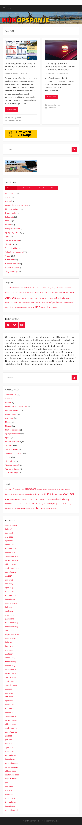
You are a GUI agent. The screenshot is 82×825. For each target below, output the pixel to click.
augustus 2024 (11, 603)
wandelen (46, 307)
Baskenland (40, 288)
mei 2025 (9, 584)
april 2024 (9, 611)
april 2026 (9, 541)
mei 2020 (9, 790)
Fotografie (9, 217)
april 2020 (9, 794)
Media (7, 221)
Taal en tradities (11, 248)
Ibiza (49, 298)
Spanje (54, 302)
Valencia (28, 307)
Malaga (67, 298)
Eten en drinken (11, 209)
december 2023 (11, 623)
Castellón (15, 293)
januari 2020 (10, 806)
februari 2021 (10, 755)
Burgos (50, 288)
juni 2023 (9, 646)
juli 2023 (8, 642)
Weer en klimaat (12, 264)
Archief (37, 188)
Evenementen (11, 213)
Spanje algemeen (14, 118)
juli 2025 (8, 576)
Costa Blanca (35, 293)
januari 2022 (10, 712)
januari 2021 (10, 759)
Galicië (23, 298)
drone (47, 292)
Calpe (54, 288)
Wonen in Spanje (12, 267)
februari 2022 (10, 708)
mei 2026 (9, 537)
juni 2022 (9, 693)
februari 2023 (10, 662)
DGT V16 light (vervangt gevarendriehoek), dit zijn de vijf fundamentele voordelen (60, 66)
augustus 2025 (11, 572)
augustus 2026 (11, 525)
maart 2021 (9, 751)
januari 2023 (10, 666)
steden (60, 302)
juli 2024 (8, 607)
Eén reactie (52, 108)
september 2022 (12, 681)
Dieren (8, 201)
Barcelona (31, 287)
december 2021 (11, 716)
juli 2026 (8, 529)
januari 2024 (10, 619)
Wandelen (9, 260)
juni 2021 (8, 740)
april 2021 (9, 747)
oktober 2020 (10, 771)
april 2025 (9, 588)
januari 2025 (10, 599)
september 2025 (12, 568)
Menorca (15, 302)
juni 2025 (9, 580)
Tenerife (21, 307)
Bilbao (46, 288)
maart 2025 (10, 591)
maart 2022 (10, 705)
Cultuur (8, 197)
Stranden (9, 244)
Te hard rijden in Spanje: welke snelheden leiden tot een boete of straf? (20, 66)
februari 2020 (10, 802)
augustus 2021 (11, 732)
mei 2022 (9, 697)
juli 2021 (8, 736)
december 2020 (11, 763)
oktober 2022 (10, 677)
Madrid (60, 298)
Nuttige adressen (12, 229)
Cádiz (41, 293)
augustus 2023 (11, 638)
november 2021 (11, 720)
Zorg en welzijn (11, 271)
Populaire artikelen (49, 188)
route (38, 302)
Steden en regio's (12, 240)
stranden (13, 307)
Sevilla (48, 303)
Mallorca (8, 302)
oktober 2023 (10, 630)
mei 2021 (9, 744)
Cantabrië (8, 293)
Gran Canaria (38, 298)
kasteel (53, 298)
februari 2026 (10, 549)
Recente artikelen (25, 188)
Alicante (9, 288)
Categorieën (11, 188)
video (36, 307)
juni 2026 (9, 533)
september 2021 (12, 728)
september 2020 (12, 775)
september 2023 (12, 634)
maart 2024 (10, 615)
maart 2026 (10, 545)
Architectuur (10, 193)
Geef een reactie (14, 120)
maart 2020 (10, 798)
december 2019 (11, 810)
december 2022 (11, 669)
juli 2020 (8, 783)
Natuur (8, 225)
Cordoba (27, 293)
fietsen (18, 298)
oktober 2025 (10, 564)
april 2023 (9, 654)
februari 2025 (10, 595)
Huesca (45, 298)
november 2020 (11, 767)
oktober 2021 (10, 724)
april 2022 (9, 701)
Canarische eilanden (64, 288)
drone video (57, 293)
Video (7, 256)
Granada (30, 298)
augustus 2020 (11, 779)
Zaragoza (54, 307)
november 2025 (11, 560)
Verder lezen (11, 110)
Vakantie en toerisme (14, 252)
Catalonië (21, 293)
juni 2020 (9, 786)
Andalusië (16, 288)
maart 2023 (10, 658)
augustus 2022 (11, 685)
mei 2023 (9, 650)
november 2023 (11, 627)
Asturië (23, 288)
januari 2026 (10, 552)
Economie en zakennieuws (16, 205)
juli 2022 (8, 689)
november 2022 (11, 673)
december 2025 (11, 556)
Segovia (43, 302)
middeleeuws (22, 302)
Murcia (28, 302)
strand (7, 307)
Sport (7, 236)
